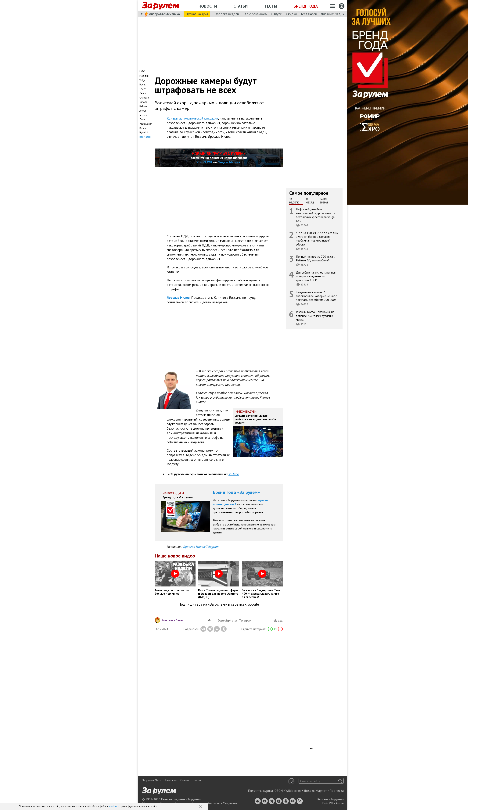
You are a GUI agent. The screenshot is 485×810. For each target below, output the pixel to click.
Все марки (145, 136)
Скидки (291, 14)
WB (209, 162)
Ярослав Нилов (178, 297)
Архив (340, 803)
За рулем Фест (151, 780)
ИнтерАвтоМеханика (164, 14)
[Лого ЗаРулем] (160, 6)
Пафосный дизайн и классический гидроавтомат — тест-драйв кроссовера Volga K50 (316, 215)
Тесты (270, 6)
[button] (201, 806)
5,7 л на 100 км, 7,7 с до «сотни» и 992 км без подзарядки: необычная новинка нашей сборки (317, 238)
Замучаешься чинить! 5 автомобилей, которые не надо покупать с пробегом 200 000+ (316, 296)
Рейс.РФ (327, 803)
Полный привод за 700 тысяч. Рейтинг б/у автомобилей (315, 258)
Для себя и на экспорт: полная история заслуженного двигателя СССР (316, 276)
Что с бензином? (255, 14)
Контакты (213, 803)
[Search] (340, 781)
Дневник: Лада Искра (336, 14)
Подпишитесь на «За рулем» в (218, 604)
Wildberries (293, 791)
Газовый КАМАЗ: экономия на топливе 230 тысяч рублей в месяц (315, 315)
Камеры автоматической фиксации (192, 118)
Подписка (336, 791)
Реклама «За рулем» (330, 799)
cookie (113, 806)
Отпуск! (276, 14)
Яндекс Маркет (229, 162)
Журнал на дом (196, 14)
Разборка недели (226, 14)
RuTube (233, 474)
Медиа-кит (230, 803)
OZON (201, 162)
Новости (208, 6)
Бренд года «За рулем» (236, 492)
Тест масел (308, 14)
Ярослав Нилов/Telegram (201, 546)
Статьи (240, 6)
